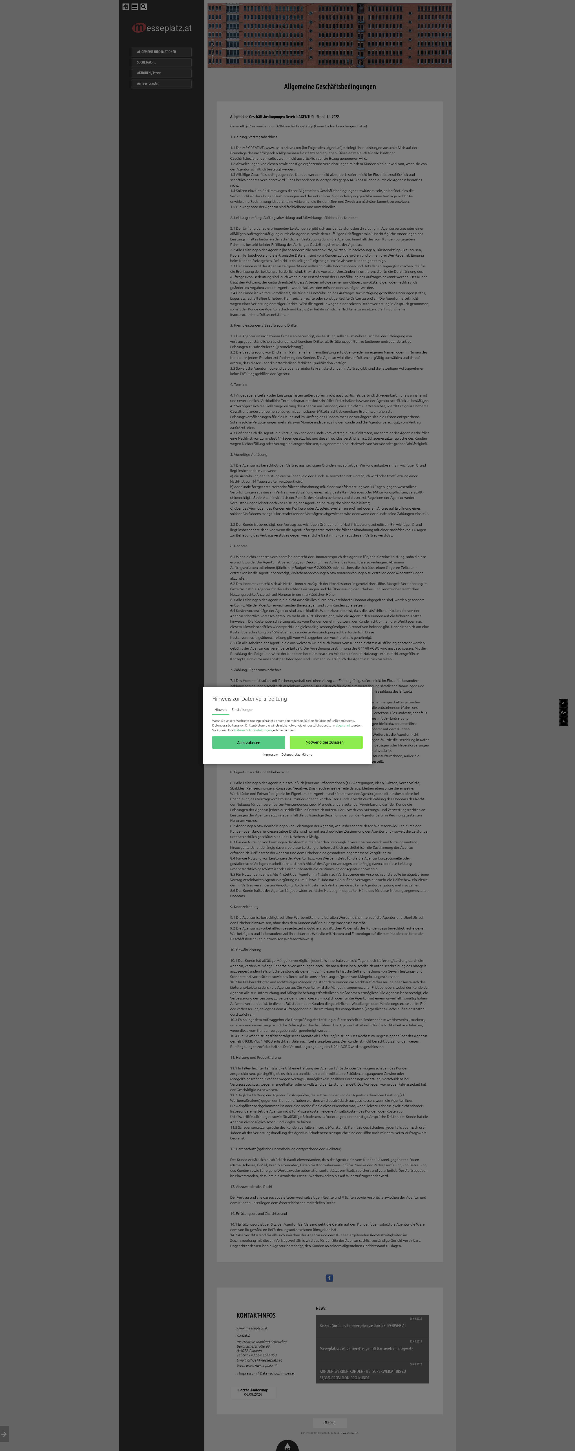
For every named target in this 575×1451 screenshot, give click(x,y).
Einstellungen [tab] (242, 709)
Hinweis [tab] (221, 709)
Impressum (270, 754)
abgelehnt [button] (343, 725)
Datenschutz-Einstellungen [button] (253, 730)
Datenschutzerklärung (296, 754)
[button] (248, 742)
